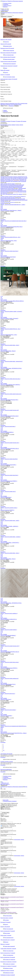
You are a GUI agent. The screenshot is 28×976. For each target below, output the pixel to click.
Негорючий (15, 184)
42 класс (9, 197)
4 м (12, 202)
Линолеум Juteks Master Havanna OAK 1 (9, 399)
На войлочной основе (14, 190)
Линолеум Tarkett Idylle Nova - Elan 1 (9, 240)
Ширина (2, 175)
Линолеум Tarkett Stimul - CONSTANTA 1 (10, 542)
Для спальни (7, 179)
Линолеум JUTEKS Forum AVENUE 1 (9, 668)
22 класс (6, 196)
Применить (3, 172)
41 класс (5, 197)
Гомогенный (21, 184)
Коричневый (8, 198)
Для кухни (7, 177)
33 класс (22, 196)
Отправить (3, 840)
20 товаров (3, 121)
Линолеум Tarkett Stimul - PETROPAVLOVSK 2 (11, 368)
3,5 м (10, 202)
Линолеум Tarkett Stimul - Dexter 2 (8, 558)
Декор (15, 174)
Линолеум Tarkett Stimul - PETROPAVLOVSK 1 (11, 602)
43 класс (13, 197)
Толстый (24, 191)
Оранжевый (14, 199)
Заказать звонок (4, 11)
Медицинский (4, 184)
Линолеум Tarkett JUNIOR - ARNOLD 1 (9, 526)
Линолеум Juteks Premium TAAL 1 (8, 684)
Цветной (13, 198)
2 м (4, 202)
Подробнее (3, 219)
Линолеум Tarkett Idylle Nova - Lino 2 (9, 334)
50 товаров (13, 121)
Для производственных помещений (15, 176)
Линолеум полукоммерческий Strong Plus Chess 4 (11, 226)
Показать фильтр (4, 126)
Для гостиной (13, 177)
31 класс (14, 196)
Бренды (8, 174)
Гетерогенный (10, 188)
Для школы (19, 177)
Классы (19, 174)
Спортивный (11, 186)
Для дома (12, 179)
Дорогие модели (4, 189)
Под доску (3, 194)
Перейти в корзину (12, 912)
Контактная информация (6, 769)
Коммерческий (4, 188)
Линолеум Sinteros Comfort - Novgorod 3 (9, 318)
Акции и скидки (7, 5)
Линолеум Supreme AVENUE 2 (7, 510)
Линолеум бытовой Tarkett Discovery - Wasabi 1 (11, 210)
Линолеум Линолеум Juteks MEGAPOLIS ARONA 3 (12, 301)
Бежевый (3, 198)
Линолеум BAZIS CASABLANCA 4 (9, 619)
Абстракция (8, 194)
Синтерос (5, 183)
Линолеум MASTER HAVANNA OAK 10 (10, 651)
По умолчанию (4, 124)
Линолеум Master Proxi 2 (6, 497)
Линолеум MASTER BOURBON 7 (8, 635)
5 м (14, 202)
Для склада (21, 180)
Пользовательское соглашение (10, 801)
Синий (10, 199)
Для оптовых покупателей (6, 753)
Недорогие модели (5, 191)
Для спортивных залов (15, 181)
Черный (2, 199)
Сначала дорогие (19, 124)
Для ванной (23, 181)
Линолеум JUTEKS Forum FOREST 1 (9, 481)
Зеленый (6, 199)
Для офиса (3, 177)
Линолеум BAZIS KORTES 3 (7, 432)
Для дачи (25, 176)
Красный (19, 199)
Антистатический (5, 187)
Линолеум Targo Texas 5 (6, 699)
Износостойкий (11, 189)
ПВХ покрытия (18, 189)
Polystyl (9, 183)
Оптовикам (5, 4)
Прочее (6, 175)
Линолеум (7, 103)
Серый (23, 198)
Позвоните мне (4, 785)
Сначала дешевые (11, 124)
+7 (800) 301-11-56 (5, 10)
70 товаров (18, 121)
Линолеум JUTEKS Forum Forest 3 (8, 256)
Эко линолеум (4, 193)
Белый (16, 198)
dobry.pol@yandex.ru (5, 784)
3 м (8, 202)
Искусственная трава (22, 103)
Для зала (17, 179)
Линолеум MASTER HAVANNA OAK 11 (10, 448)
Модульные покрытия (5, 104)
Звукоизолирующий (13, 191)
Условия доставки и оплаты (7, 761)
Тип (12, 174)
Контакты (5, 6)
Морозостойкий (12, 187)
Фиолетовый (24, 199)
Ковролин (3, 103)
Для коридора (4, 176)
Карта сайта (5, 799)
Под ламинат (19, 194)
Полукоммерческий (18, 186)
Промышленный (4, 186)
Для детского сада (9, 180)
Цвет (23, 174)
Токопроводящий (22, 188)
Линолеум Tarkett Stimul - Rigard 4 (8, 350)
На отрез (20, 191)
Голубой (2, 201)
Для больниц (16, 180)
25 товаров (8, 121)
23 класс (10, 196)
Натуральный (19, 187)
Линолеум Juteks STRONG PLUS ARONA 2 (10, 384)
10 (3, 750)
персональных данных (19, 839)
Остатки (2, 203)
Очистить (8, 172)
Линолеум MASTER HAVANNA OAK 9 (9, 416)
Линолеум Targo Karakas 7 (6, 715)
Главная (5, 110)
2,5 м (6, 202)
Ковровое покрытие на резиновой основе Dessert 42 (12, 896)
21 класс (2, 196)
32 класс (18, 196)
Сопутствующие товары (16, 104)
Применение (3, 174)
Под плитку (13, 194)
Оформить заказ (4, 912)
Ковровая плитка (14, 103)
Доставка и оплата (7, 3)
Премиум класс (22, 190)
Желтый (20, 198)
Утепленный (10, 184)
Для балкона (22, 179)
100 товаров (23, 121)
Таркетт (13, 183)
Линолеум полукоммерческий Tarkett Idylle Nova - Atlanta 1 (14, 733)
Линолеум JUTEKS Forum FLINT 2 (8, 464)
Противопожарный (5, 190)
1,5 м (2, 202)
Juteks (2, 183)
